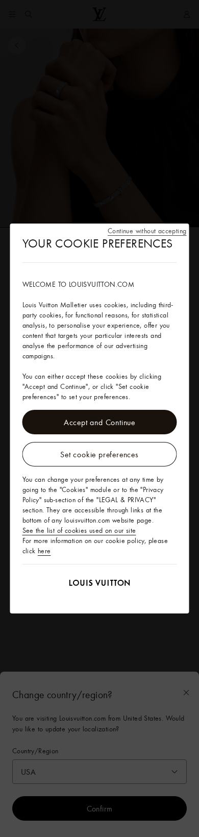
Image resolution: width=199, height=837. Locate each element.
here (44, 550)
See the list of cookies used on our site (79, 530)
